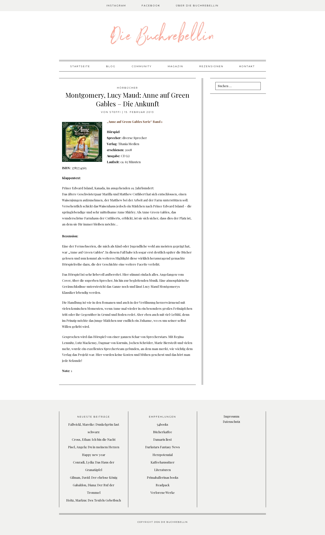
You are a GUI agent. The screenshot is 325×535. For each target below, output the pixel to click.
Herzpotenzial (163, 455)
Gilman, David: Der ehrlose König (93, 477)
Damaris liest (162, 439)
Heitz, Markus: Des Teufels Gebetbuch (93, 500)
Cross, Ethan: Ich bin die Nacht (93, 439)
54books (162, 424)
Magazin (175, 66)
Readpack (162, 485)
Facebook (151, 5)
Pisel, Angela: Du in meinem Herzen (93, 447)
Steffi (115, 112)
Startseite (80, 66)
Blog (110, 66)
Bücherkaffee (162, 432)
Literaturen (162, 470)
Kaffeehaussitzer (163, 462)
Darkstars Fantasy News (162, 447)
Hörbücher (127, 87)
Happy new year (93, 455)
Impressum (231, 416)
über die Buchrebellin (197, 5)
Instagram (116, 5)
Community (142, 66)
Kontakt (247, 66)
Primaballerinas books (162, 477)
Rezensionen (211, 66)
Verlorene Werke (162, 492)
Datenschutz (231, 422)
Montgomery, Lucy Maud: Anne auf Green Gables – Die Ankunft (127, 99)
